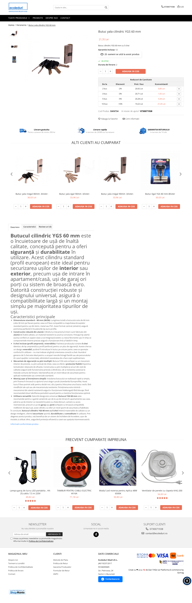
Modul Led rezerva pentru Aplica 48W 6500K (118, 492)
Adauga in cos (130, 71)
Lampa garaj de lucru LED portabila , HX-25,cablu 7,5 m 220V (30, 492)
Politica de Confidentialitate (41, 541)
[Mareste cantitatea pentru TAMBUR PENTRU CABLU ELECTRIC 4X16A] (68, 507)
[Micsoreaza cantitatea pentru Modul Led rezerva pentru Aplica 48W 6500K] (102, 507)
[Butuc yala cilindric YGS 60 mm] (58, 58)
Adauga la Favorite (109, 118)
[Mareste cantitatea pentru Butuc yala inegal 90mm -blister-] (111, 206)
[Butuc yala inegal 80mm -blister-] (32, 170)
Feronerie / (22, 25)
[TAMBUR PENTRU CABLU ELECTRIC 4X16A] (74, 467)
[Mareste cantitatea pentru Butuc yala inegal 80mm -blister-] (26, 206)
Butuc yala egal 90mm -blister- (74, 193)
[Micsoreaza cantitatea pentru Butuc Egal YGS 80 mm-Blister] (144, 206)
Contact (65, 17)
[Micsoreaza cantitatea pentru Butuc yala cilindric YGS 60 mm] (100, 71)
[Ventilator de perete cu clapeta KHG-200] (162, 467)
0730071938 (156, 528)
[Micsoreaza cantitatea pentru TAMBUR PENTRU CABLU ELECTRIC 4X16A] (58, 507)
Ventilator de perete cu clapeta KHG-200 (162, 490)
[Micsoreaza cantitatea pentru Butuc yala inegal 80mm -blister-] (16, 206)
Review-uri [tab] (45, 226)
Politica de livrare (15, 570)
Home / (12, 25)
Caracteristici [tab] (29, 226)
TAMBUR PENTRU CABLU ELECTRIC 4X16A (74, 492)
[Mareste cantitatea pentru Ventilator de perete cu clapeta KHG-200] (156, 507)
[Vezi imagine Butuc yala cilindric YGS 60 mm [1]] (14, 47)
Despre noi (52, 17)
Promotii (38, 17)
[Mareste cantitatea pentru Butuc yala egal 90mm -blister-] (68, 206)
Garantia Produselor (62, 567)
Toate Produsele (18, 17)
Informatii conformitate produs (24, 424)
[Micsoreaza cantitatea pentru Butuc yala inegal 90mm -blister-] (101, 206)
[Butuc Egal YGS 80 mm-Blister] (160, 170)
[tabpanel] (58, 58)
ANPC (55, 574)
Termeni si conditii (16, 563)
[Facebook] (96, 534)
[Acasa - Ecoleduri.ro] (23, 7)
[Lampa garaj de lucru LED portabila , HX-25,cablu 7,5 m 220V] (30, 467)
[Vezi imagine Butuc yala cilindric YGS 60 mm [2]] (14, 59)
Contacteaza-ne (112, 579)
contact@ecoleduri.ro (156, 533)
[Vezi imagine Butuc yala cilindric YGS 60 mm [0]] (14, 33)
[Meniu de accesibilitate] (187, 581)
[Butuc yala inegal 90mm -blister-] (117, 170)
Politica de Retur (60, 563)
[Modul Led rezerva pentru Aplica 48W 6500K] (118, 467)
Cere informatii (132, 118)
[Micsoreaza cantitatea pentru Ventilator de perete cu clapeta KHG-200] (146, 507)
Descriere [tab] (14, 227)
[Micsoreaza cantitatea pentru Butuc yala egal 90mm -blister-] (58, 206)
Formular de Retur (61, 570)
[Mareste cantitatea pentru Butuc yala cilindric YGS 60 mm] (110, 71)
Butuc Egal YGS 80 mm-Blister (160, 193)
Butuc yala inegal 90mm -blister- (117, 193)
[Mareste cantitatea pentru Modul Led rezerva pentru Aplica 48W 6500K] (112, 507)
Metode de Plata (60, 560)
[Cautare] (106, 7)
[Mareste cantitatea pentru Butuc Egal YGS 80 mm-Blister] (154, 206)
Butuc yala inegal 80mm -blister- (32, 193)
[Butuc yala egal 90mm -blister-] (74, 170)
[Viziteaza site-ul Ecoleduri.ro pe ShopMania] (17, 592)
